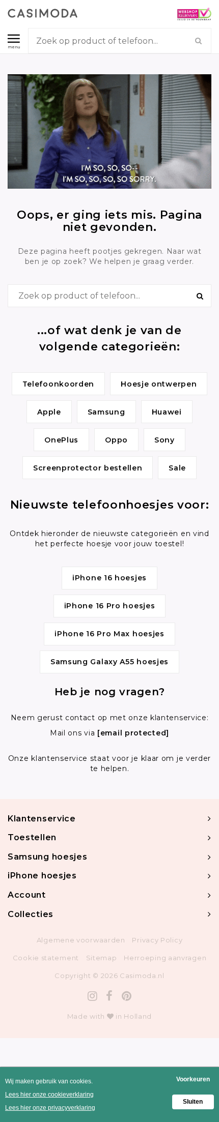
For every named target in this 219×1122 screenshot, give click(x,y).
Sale (177, 468)
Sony (164, 440)
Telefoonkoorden (58, 384)
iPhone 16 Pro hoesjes (109, 605)
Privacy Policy (157, 940)
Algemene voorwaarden (81, 940)
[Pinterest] (127, 996)
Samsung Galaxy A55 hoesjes (109, 661)
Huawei (167, 412)
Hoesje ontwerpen (159, 384)
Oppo (116, 440)
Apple (49, 412)
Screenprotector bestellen (88, 468)
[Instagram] (93, 996)
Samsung (106, 412)
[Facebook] (109, 996)
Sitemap (101, 958)
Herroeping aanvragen (165, 958)
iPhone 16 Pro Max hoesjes (109, 633)
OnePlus (61, 440)
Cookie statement (46, 958)
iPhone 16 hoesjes (109, 577)
